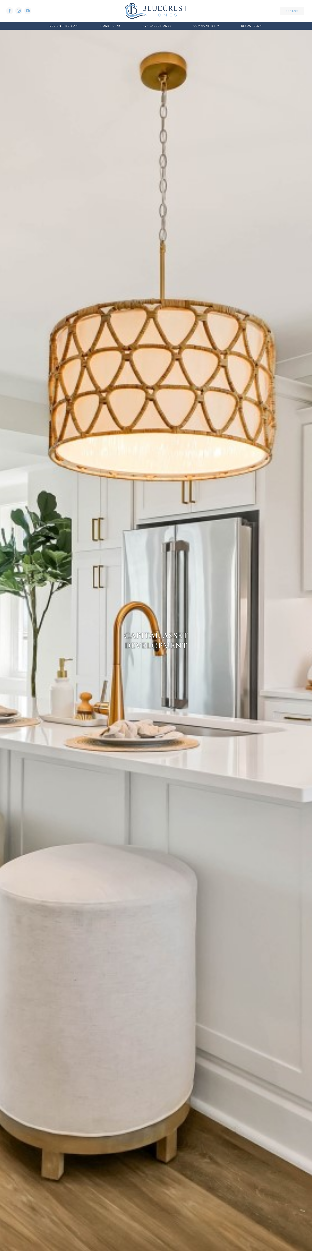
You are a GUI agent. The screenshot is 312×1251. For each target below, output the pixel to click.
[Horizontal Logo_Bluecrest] (156, 4)
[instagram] (18, 10)
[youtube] (27, 10)
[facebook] (9, 10)
